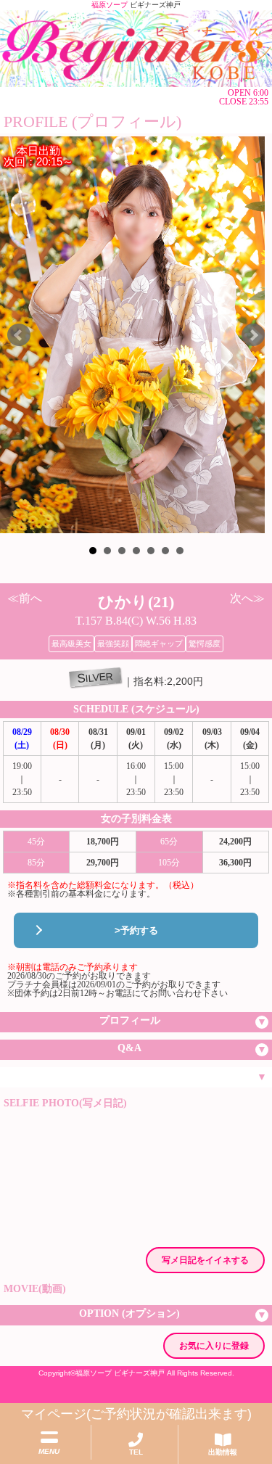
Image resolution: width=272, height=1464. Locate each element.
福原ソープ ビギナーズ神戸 (120, 1373)
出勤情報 (222, 1452)
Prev (18, 335)
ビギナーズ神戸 (155, 5)
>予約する (136, 930)
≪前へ (24, 598)
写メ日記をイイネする (205, 1260)
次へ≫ (247, 598)
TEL (136, 1452)
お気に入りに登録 (214, 1346)
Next (253, 335)
